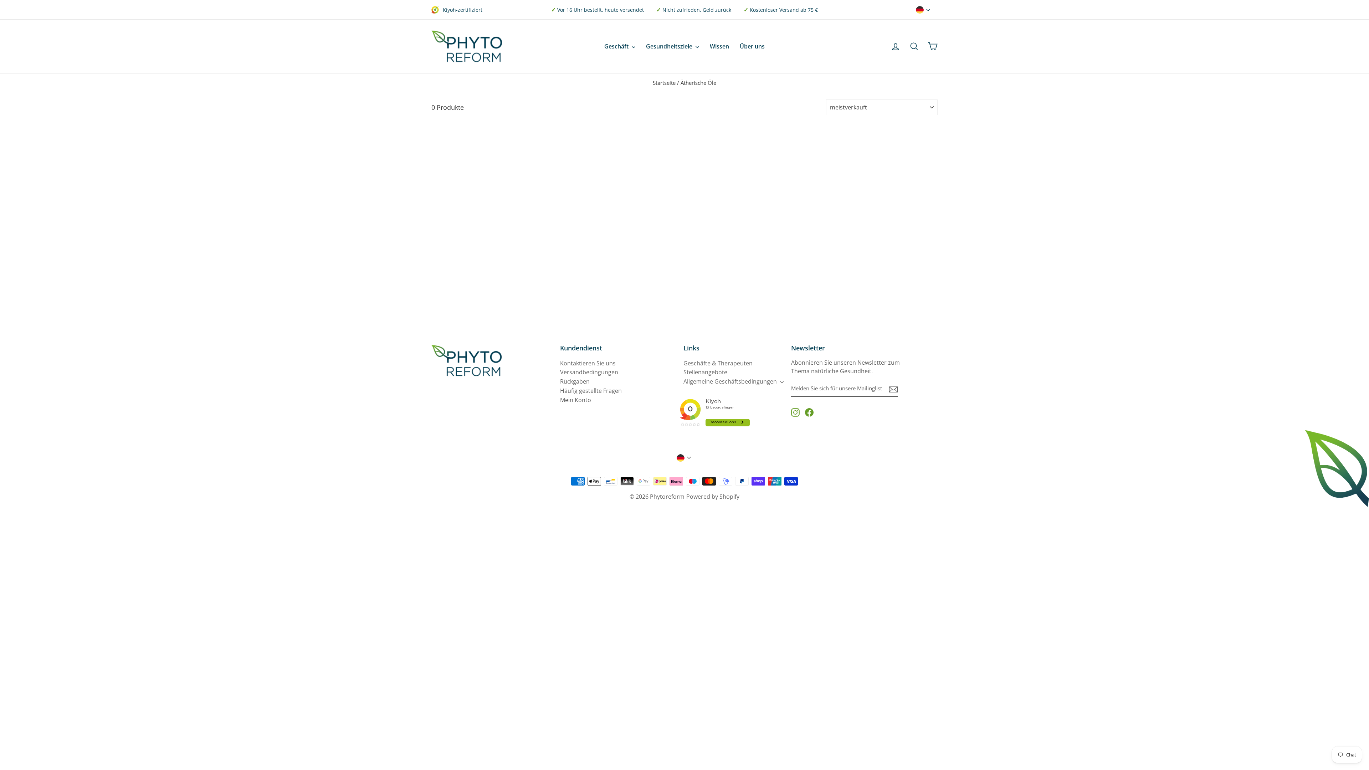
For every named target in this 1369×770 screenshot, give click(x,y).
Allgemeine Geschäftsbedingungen (730, 381)
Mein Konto (575, 400)
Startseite (664, 82)
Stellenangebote (705, 372)
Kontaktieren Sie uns (588, 363)
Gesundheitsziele (670, 46)
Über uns (752, 46)
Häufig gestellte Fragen (591, 391)
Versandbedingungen (589, 372)
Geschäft (617, 46)
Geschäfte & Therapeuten (718, 363)
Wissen (719, 46)
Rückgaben (575, 381)
